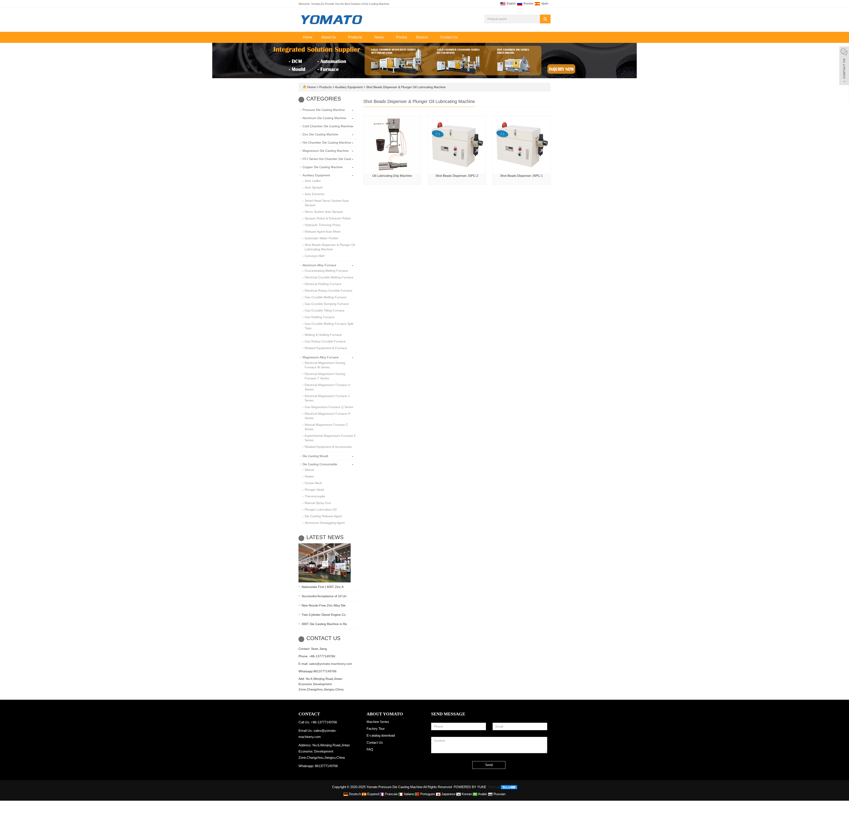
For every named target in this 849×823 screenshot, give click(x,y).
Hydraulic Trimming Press (322, 225)
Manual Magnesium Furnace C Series (326, 427)
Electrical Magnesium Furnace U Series (327, 387)
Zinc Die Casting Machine (320, 134)
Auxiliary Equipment (348, 87)
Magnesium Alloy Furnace (320, 357)
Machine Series (378, 722)
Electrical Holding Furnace (323, 284)
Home (307, 37)
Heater (309, 476)
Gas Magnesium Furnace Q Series (329, 407)
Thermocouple (315, 496)
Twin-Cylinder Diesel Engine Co (324, 614)
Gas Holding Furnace (320, 317)
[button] (338, 37)
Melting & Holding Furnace (323, 334)
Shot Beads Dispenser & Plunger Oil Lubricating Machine (405, 87)
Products (355, 37)
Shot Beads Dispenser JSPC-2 (457, 175)
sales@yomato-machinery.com (330, 663)
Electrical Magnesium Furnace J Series (327, 398)
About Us (329, 37)
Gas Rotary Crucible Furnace (325, 341)
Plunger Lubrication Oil (321, 509)
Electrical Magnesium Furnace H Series (327, 416)
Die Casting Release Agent (323, 516)
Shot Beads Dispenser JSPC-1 (521, 175)
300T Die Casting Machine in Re (324, 624)
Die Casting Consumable (319, 464)
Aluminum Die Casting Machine (324, 118)
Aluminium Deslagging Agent (325, 523)
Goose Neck (313, 483)
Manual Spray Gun (318, 503)
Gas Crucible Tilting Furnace (324, 310)
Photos (401, 37)
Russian (528, 3)
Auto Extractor (315, 194)
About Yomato (385, 713)
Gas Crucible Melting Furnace (325, 297)
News (379, 37)
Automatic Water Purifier (321, 238)
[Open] (844, 66)
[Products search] (545, 19)
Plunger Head (314, 489)
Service (422, 37)
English (511, 3)
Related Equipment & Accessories (328, 447)
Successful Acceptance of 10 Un (324, 596)
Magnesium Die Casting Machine (325, 150)
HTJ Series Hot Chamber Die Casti (326, 159)
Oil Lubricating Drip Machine (392, 175)
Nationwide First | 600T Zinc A (323, 587)
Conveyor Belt (314, 256)
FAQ (370, 749)
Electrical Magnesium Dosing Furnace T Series (325, 376)
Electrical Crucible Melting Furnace (329, 277)
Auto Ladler (313, 180)
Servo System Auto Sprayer (324, 211)
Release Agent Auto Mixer (323, 231)
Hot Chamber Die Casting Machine (326, 142)
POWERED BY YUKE (470, 787)
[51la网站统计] (509, 787)
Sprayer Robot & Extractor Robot (328, 218)
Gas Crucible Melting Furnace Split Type (329, 326)
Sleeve (309, 469)
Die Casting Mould (315, 456)
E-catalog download (381, 735)
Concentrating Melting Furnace (326, 270)
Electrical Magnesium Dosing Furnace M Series (325, 365)
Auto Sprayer (314, 187)
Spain (544, 3)
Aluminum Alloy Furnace (319, 265)
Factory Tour (376, 728)
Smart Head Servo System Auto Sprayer (327, 203)
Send (489, 765)
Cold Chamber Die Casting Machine (327, 126)
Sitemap (494, 787)
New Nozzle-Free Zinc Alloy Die (324, 605)
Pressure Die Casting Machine (323, 110)
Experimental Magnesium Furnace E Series (330, 438)
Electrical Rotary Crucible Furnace (328, 290)
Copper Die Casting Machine (322, 167)
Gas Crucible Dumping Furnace (327, 304)
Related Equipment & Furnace (326, 348)
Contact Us (449, 37)
